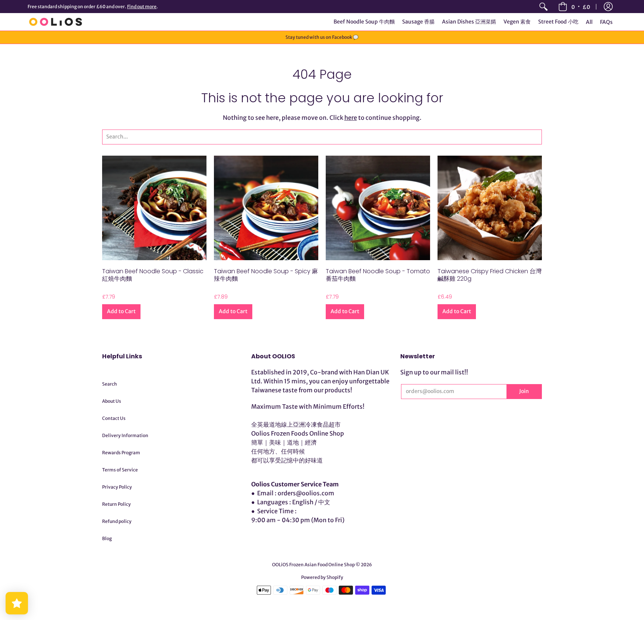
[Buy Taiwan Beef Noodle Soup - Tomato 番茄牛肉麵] (378, 208)
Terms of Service (120, 470)
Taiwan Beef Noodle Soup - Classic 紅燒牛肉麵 (152, 275)
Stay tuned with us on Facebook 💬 (322, 37)
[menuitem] (543, 6)
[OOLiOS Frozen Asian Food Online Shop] (55, 22)
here (350, 117)
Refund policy (117, 521)
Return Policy (116, 504)
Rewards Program (121, 452)
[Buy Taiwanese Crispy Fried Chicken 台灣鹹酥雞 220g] (490, 208)
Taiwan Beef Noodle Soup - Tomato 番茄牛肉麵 (378, 275)
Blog (107, 538)
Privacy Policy (117, 487)
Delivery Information (125, 435)
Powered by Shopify (322, 577)
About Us (111, 401)
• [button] (580, 6)
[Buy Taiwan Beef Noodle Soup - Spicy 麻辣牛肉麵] (266, 208)
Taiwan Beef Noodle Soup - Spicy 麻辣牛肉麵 (266, 275)
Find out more (142, 6)
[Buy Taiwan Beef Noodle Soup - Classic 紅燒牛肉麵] (154, 208)
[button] (608, 6)
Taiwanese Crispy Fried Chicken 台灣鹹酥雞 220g (490, 275)
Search (109, 384)
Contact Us (114, 418)
